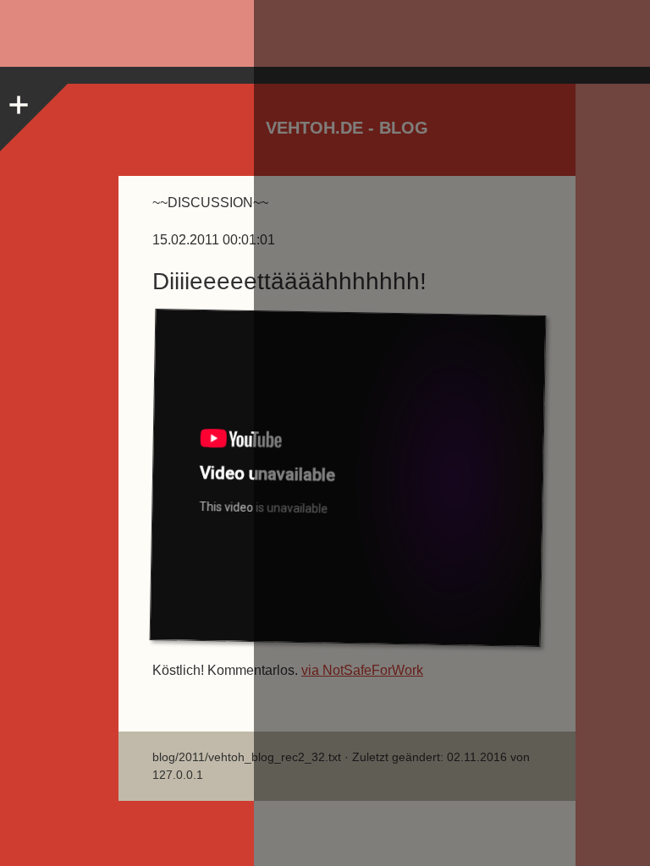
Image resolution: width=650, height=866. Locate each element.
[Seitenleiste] (17, 101)
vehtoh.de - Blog (347, 127)
